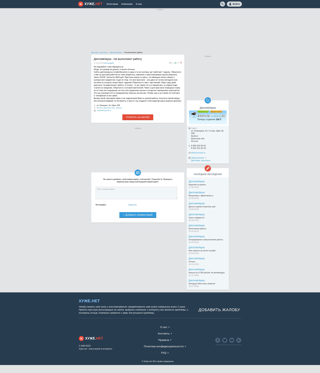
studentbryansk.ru (104, 110)
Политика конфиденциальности (164, 346)
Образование (197, 158)
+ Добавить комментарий (137, 214)
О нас (139, 4)
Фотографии (101, 205)
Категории (112, 4)
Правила (163, 339)
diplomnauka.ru (198, 153)
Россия (99, 108)
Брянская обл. (109, 108)
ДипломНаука (197, 181)
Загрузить (132, 205)
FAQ (163, 352)
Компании (126, 4)
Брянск (119, 108)
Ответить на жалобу (138, 117)
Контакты (164, 333)
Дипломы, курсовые (200, 160)
